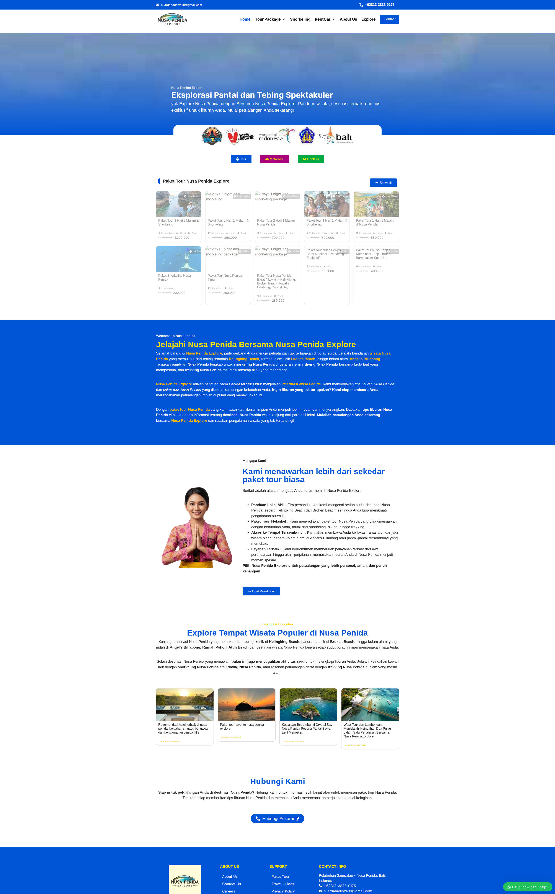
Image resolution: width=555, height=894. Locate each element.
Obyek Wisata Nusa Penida (231, 851)
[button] (379, 4)
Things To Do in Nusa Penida (170, 855)
